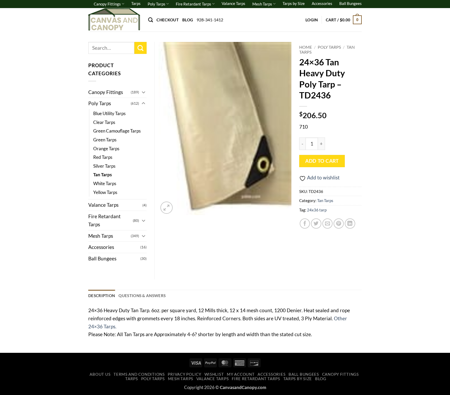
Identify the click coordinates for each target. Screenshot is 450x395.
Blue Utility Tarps (109, 113)
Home (305, 47)
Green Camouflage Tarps (117, 131)
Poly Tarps (156, 4)
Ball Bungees (350, 3)
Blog (187, 19)
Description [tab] (101, 295)
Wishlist (214, 374)
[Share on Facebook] (305, 223)
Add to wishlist (323, 177)
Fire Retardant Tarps (193, 4)
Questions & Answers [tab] (142, 295)
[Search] (150, 19)
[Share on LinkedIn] (350, 223)
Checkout (167, 19)
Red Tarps (102, 157)
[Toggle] (143, 92)
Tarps (136, 3)
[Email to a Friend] (327, 223)
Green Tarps (104, 139)
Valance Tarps (233, 3)
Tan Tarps (325, 200)
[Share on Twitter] (316, 223)
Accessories (322, 3)
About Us (100, 374)
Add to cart (322, 161)
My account (240, 374)
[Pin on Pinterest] (339, 223)
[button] (311, 19)
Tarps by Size (294, 3)
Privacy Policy (184, 374)
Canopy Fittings (107, 4)
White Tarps (104, 183)
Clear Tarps (104, 122)
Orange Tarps (106, 148)
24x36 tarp (317, 210)
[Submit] (140, 48)
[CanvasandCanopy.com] (114, 19)
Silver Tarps (104, 166)
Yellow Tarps (105, 192)
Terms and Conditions (139, 374)
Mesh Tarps (262, 4)
